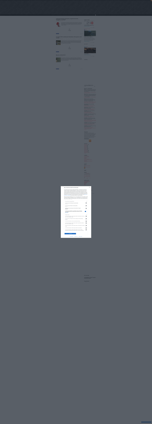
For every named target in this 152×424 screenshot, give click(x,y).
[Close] (89, 187)
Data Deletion (71, 236)
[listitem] (76, 201)
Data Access (76, 236)
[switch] (86, 203)
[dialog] (76, 212)
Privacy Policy (80, 236)
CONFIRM (70, 233)
